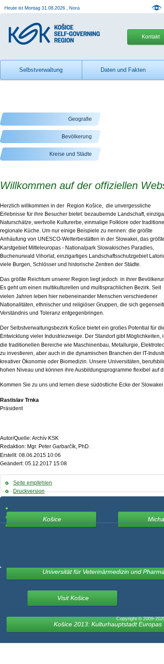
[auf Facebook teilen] (13, 508)
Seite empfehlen (32, 483)
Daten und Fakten (123, 70)
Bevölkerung (77, 137)
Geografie (80, 119)
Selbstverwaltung (41, 70)
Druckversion (29, 491)
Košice (52, 519)
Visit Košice (73, 597)
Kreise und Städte (70, 154)
